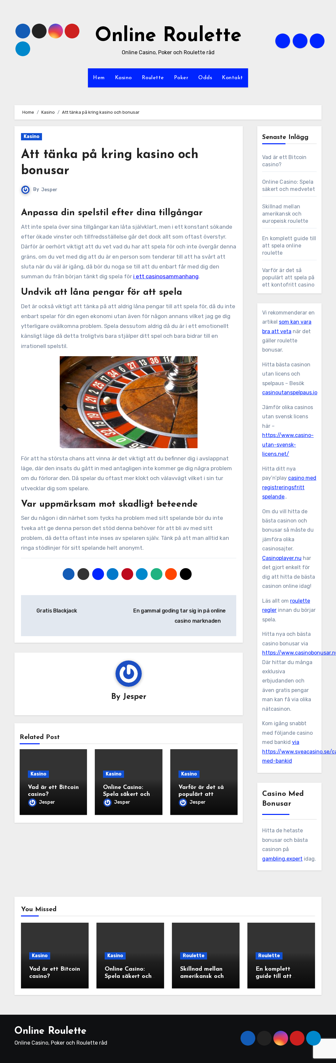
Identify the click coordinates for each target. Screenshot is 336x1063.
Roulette (153, 78)
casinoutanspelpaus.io (289, 392)
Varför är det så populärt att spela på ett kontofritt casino (288, 277)
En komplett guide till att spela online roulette (289, 245)
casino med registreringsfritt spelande (289, 487)
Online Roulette (168, 36)
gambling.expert (282, 859)
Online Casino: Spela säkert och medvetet (126, 795)
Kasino (123, 78)
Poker (181, 78)
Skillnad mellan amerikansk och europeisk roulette (285, 213)
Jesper (49, 190)
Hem (99, 78)
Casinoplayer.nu (282, 558)
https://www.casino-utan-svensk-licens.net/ (288, 444)
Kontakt (232, 78)
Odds (205, 78)
